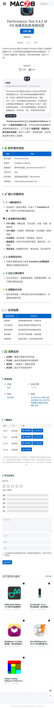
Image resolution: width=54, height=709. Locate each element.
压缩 (47, 397)
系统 (36, 405)
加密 (43, 397)
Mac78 (18, 706)
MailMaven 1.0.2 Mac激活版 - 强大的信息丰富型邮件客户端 (14, 642)
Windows (37, 397)
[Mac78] (22, 4)
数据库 (41, 403)
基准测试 (34, 400)
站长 (9, 387)
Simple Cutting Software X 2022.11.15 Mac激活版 (14, 679)
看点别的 (9, 116)
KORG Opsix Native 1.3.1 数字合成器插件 (13, 605)
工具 (44, 400)
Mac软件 (27, 66)
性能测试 (34, 403)
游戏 (46, 403)
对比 (40, 400)
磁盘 (32, 405)
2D (32, 397)
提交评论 (7, 562)
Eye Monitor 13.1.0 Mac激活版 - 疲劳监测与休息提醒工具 (39, 605)
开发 (48, 400)
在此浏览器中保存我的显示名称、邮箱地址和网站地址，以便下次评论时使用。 (28, 554)
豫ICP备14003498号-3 (36, 706)
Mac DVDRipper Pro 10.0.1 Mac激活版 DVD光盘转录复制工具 (39, 642)
